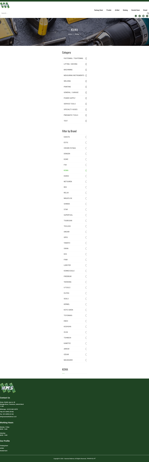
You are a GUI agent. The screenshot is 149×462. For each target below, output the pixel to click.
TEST (66, 121)
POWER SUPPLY (69, 98)
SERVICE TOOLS (70, 104)
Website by (91, 458)
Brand (145, 10)
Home (70, 34)
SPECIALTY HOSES (70, 109)
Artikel (117, 10)
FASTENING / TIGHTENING (73, 58)
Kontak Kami (135, 10)
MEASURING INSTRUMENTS (74, 75)
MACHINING (68, 70)
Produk (109, 10)
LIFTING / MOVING (70, 64)
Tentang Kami (98, 10)
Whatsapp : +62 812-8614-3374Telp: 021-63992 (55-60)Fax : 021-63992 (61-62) (9, 411)
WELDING (67, 81)
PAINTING (67, 87)
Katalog (125, 10)
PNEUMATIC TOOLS (71, 115)
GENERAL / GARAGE (71, 92)
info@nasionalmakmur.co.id (8, 416)
